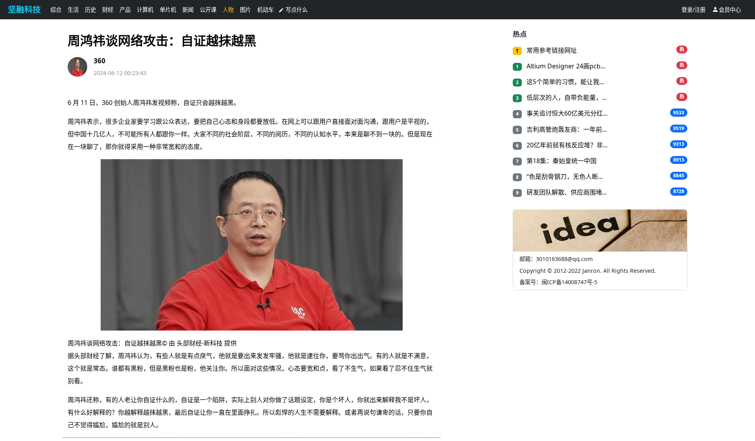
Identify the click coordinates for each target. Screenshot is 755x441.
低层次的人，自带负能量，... (566, 97)
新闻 (187, 9)
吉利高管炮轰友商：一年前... (566, 129)
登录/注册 (693, 9)
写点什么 (293, 9)
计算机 (145, 9)
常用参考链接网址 (551, 50)
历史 (90, 9)
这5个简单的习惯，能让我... (564, 81)
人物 (228, 9)
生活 (73, 9)
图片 (245, 9)
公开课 (208, 9)
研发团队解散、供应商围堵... (566, 192)
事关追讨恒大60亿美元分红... (566, 113)
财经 (107, 9)
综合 (55, 9)
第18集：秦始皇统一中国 (561, 160)
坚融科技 (24, 9)
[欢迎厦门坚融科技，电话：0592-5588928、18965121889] (252, 245)
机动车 (265, 9)
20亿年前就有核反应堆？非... (566, 145)
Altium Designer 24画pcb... (565, 66)
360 (99, 60)
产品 (125, 9)
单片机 (168, 9)
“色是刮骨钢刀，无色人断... (564, 176)
